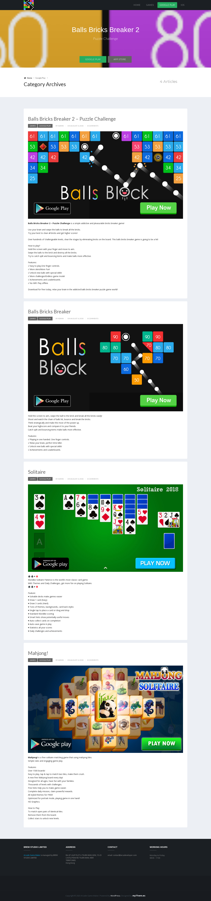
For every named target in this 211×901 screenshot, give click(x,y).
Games (150, 5)
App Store (120, 59)
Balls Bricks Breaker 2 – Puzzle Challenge (72, 119)
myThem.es (138, 895)
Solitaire (37, 472)
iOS (182, 5)
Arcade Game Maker (32, 855)
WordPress (115, 895)
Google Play (167, 5)
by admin (60, 126)
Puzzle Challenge (105, 38)
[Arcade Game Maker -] (29, 4)
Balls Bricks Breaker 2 (105, 30)
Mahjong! (38, 653)
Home (136, 5)
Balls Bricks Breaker (49, 311)
